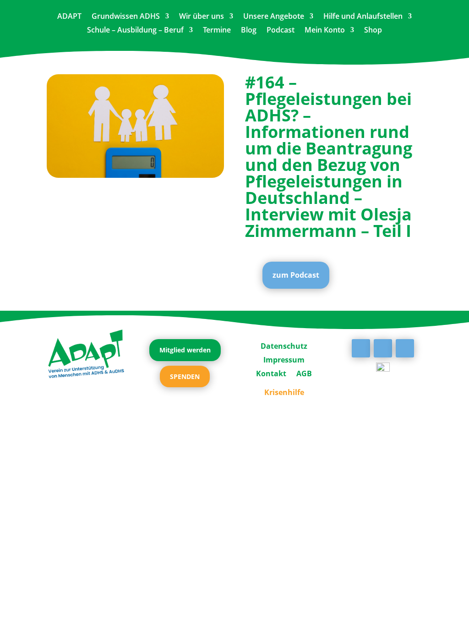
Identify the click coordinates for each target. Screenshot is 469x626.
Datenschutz (284, 345)
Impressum (284, 359)
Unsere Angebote (273, 17)
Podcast (280, 31)
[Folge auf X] (383, 348)
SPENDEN (185, 376)
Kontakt (271, 372)
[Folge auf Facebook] (361, 348)
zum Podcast (296, 275)
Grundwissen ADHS (126, 17)
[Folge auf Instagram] (405, 348)
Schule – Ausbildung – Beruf (135, 31)
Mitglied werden (185, 350)
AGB (304, 372)
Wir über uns (201, 17)
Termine (217, 31)
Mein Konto (325, 31)
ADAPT (69, 17)
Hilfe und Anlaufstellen (363, 17)
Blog (248, 31)
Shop (373, 31)
